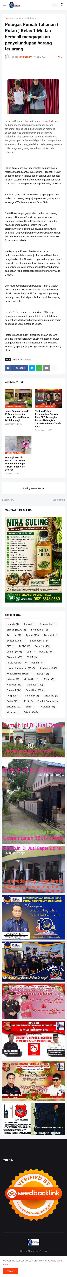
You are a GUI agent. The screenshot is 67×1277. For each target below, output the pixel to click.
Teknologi (47, 706)
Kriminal (13, 679)
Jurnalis (13, 624)
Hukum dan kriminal (26, 18)
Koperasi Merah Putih (20, 673)
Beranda (9, 18)
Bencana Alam (16, 640)
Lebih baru (9, 500)
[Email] (46, 368)
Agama (33, 635)
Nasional (14, 684)
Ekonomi (14, 657)
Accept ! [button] (11, 1271)
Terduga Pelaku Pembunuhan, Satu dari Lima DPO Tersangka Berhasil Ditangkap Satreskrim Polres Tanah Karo (48, 419)
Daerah (14, 651)
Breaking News (16, 629)
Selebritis (14, 706)
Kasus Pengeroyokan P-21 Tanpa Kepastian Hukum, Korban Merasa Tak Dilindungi (17, 416)
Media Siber (31, 679)
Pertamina (51, 695)
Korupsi (43, 673)
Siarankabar (48, 624)
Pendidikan (35, 690)
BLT (10, 646)
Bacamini (51, 635)
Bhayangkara (39, 640)
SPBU (30, 706)
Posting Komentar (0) (33, 488)
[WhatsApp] (39, 368)
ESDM (32, 657)
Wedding (13, 712)
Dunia (45, 651)
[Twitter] (32, 368)
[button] (4, 5)
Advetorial (14, 635)
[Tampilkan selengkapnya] (54, 368)
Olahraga (35, 684)
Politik (13, 701)
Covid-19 (42, 646)
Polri (28, 701)
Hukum (37, 662)
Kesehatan (48, 668)
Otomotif (14, 690)
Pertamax (32, 695)
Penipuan (13, 695)
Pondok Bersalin (47, 701)
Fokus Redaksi (17, 662)
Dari (31, 651)
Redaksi (29, 624)
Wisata (31, 712)
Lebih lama (58, 500)
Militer (49, 679)
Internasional (39, 629)
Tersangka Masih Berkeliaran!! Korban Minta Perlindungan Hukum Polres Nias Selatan (15, 463)
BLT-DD (24, 646)
